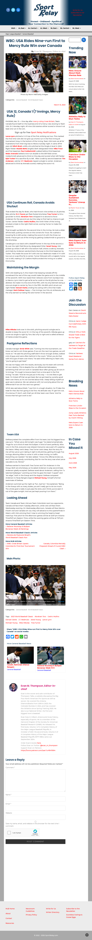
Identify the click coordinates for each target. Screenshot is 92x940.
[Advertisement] (35, 181)
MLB (13, 28)
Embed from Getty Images (13, 564)
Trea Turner (52, 214)
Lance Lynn (10, 136)
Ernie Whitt (24, 349)
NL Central (64, 28)
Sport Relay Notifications (43, 132)
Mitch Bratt (17, 146)
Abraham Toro (27, 217)
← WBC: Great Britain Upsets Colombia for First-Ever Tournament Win (20, 546)
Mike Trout (58, 149)
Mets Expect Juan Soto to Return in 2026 (76, 425)
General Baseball (28, 34)
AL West (43, 28)
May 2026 (72, 468)
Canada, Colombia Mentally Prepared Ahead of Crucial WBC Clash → (52, 546)
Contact (9, 918)
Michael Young (40, 478)
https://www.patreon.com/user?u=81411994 (38, 750)
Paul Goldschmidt (28, 151)
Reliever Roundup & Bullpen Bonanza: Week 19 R (19, 667)
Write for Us (77, 10)
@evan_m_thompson (49, 745)
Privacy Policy (31, 915)
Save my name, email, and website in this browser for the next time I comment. (32, 825)
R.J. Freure (20, 214)
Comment (10, 768)
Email (8, 804)
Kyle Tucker (10, 159)
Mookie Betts (21, 149)
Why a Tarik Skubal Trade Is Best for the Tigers (77, 335)
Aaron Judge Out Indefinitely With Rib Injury (77, 324)
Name (8, 795)
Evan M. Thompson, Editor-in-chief (49, 51)
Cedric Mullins (29, 222)
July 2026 (72, 458)
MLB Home (10, 909)
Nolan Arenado (12, 154)
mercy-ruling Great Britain (44, 121)
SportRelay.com (51, 935)
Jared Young (51, 246)
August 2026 (74, 453)
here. (39, 743)
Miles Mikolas (11, 330)
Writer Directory (52, 912)
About (8, 913)
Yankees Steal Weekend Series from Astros (76, 356)
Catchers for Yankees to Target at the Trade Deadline (77, 345)
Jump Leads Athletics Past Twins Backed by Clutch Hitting (77, 415)
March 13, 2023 (59, 105)
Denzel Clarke (21, 288)
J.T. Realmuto (26, 161)
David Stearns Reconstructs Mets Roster (77, 313)
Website (9, 813)
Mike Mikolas (24, 623)
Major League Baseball (13, 34)
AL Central (32, 28)
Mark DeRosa (18, 290)
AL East (21, 28)
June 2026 (73, 463)
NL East (54, 28)
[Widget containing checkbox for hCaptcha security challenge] (22, 832)
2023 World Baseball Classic (22, 617)
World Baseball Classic (35, 100)
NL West (76, 28)
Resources (10, 923)
